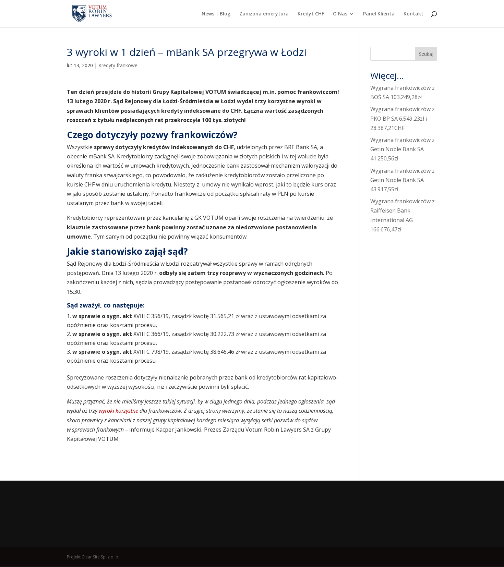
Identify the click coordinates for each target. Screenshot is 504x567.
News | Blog (216, 14)
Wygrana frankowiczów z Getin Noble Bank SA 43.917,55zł (402, 180)
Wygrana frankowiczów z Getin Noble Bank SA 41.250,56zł (402, 149)
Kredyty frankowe (117, 65)
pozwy (155, 135)
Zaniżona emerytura (264, 14)
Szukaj (426, 54)
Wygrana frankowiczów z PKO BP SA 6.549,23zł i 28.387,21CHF (402, 118)
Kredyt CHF (311, 14)
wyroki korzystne (117, 410)
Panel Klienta (379, 14)
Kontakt (413, 14)
